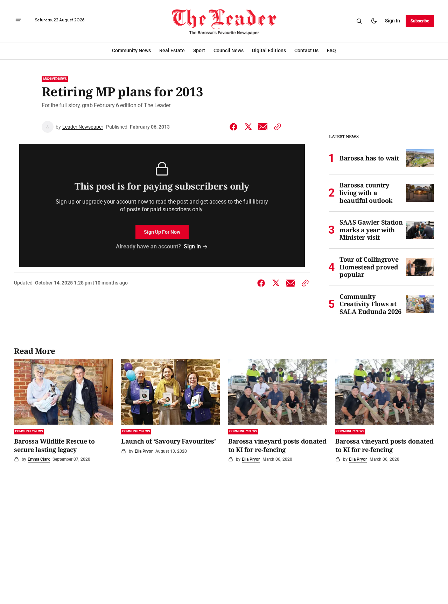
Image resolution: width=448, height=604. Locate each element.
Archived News (55, 79)
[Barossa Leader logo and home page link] (224, 21)
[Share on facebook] (235, 126)
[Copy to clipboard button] (276, 126)
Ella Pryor (144, 451)
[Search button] (359, 21)
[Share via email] (262, 126)
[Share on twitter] (248, 126)
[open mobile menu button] (18, 21)
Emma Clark (39, 459)
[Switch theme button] (373, 21)
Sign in (392, 20)
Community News (29, 431)
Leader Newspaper (82, 127)
